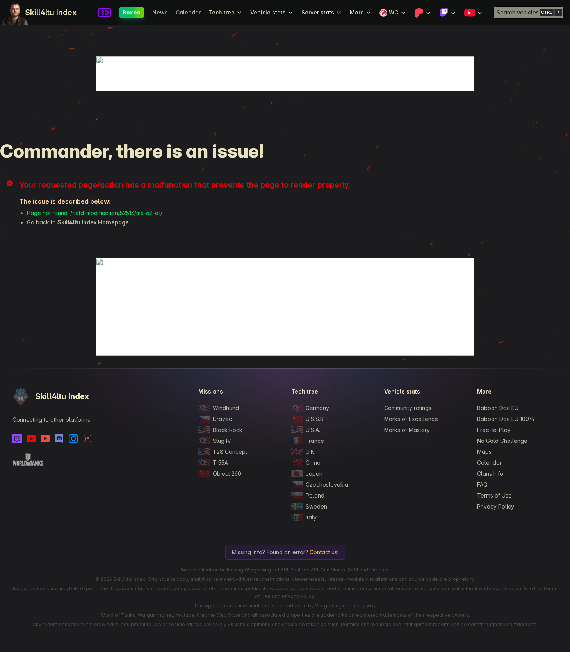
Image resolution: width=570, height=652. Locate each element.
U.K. (310, 451)
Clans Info (490, 473)
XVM (352, 570)
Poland (315, 495)
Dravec (222, 419)
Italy (311, 517)
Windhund (226, 408)
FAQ (482, 484)
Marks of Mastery (407, 429)
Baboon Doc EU (497, 408)
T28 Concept (230, 451)
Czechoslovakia (327, 484)
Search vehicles (518, 12)
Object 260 (227, 473)
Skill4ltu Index (51, 12)
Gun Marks (333, 570)
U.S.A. (313, 429)
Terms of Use (494, 495)
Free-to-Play (494, 429)
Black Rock (227, 429)
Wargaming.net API (266, 570)
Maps (484, 451)
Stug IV (222, 440)
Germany (317, 408)
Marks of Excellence (411, 419)
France (315, 440)
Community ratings (407, 408)
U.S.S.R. (315, 419)
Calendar (188, 12)
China (313, 462)
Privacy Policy (495, 506)
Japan (314, 473)
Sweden (316, 506)
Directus (378, 570)
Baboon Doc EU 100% (505, 419)
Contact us (323, 552)
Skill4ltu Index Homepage (93, 222)
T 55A (220, 462)
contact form (521, 624)
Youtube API (304, 570)
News (160, 12)
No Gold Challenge (502, 440)
